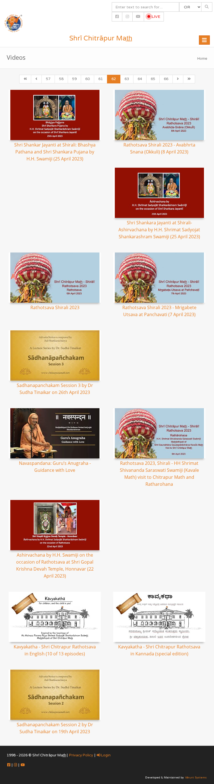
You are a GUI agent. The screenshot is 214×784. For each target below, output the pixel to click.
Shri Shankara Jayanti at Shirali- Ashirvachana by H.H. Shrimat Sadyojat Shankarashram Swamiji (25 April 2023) (159, 230)
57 (48, 79)
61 (100, 79)
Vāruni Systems (196, 777)
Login (105, 755)
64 (140, 79)
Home (202, 58)
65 (153, 79)
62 (113, 79)
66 (166, 79)
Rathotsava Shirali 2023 (54, 307)
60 (87, 79)
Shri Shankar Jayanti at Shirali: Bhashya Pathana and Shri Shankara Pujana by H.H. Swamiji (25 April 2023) (55, 152)
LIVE (155, 16)
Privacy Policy (81, 755)
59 (74, 79)
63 (127, 79)
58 (61, 79)
